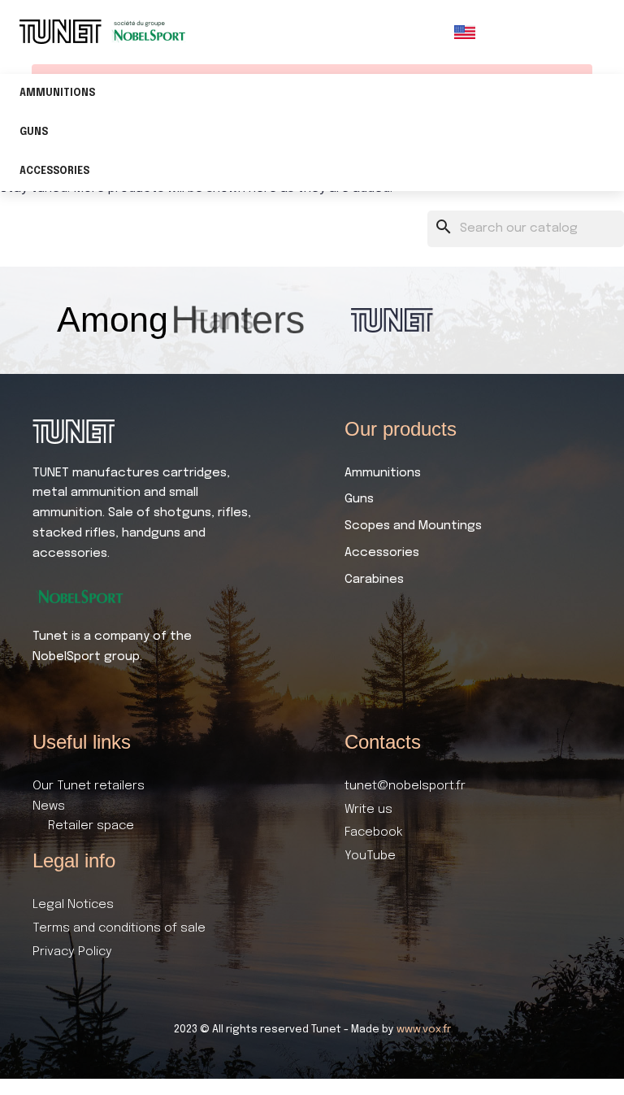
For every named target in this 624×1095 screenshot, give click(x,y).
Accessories (54, 171)
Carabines (374, 579)
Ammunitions (57, 93)
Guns (34, 132)
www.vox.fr (423, 1029)
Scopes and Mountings (413, 525)
